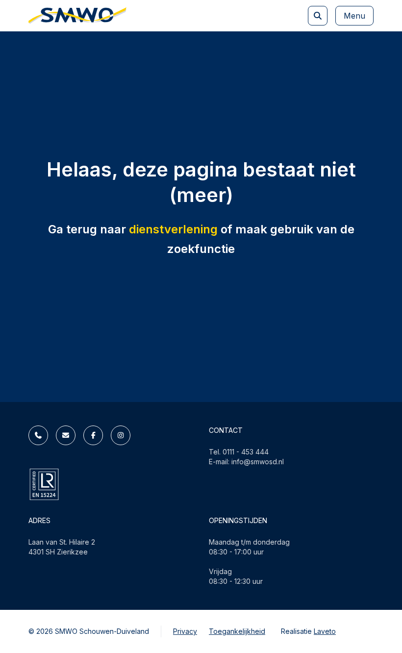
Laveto (325, 631)
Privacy (185, 631)
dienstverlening (173, 229)
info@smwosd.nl (257, 461)
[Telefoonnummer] (38, 435)
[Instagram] (120, 435)
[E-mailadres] (65, 435)
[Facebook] (93, 435)
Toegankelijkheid (237, 631)
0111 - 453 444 (246, 452)
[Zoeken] (317, 15)
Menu (354, 16)
